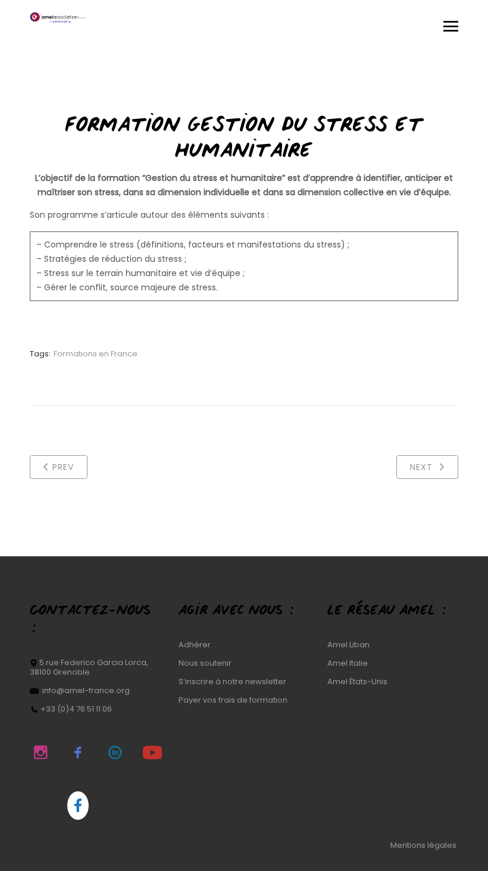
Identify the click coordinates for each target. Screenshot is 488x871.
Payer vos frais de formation (233, 700)
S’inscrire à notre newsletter (232, 681)
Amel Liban (348, 644)
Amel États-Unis (357, 681)
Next (423, 467)
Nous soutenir (205, 663)
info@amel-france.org (86, 690)
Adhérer (195, 644)
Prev (63, 467)
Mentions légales (424, 845)
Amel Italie (347, 663)
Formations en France (95, 353)
